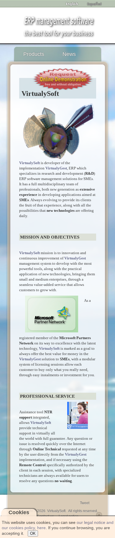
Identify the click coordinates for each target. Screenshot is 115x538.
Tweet (84, 503)
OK (33, 533)
